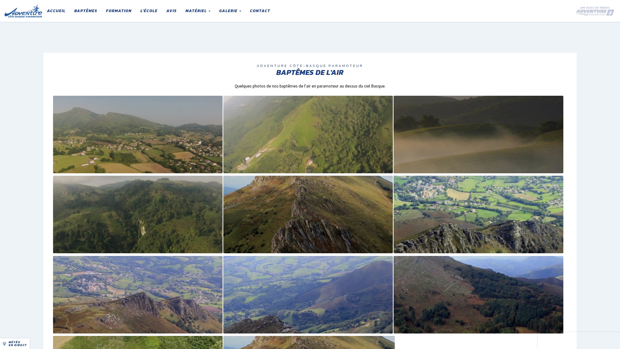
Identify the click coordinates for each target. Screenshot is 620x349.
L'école (149, 11)
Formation (119, 11)
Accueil (56, 11)
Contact (260, 11)
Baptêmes (85, 11)
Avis (171, 11)
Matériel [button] (197, 11)
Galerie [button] (229, 11)
